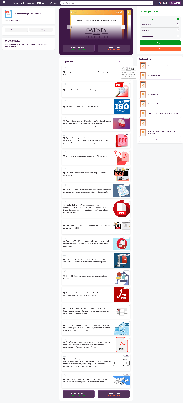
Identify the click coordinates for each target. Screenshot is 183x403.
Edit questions (17, 30)
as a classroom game (149, 19)
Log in (165, 3)
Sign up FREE (175, 3)
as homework (146, 24)
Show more (160, 140)
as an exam (145, 30)
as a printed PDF (147, 36)
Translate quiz (42, 30)
